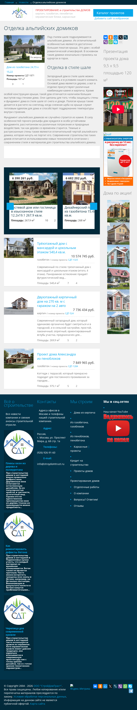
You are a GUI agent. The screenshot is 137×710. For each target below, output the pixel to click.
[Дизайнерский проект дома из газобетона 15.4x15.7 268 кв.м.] (87, 189)
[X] (120, 37)
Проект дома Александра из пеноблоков (56, 356)
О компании (81, 493)
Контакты (46, 401)
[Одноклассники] (110, 37)
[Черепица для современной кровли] (19, 610)
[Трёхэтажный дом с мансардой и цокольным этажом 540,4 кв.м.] (19, 248)
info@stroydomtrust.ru (50, 464)
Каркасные (80, 446)
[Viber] (105, 42)
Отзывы (79, 505)
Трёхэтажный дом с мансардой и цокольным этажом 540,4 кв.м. (56, 247)
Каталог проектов (110, 13)
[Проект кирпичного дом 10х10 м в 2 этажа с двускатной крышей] (118, 233)
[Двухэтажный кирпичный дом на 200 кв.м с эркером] (118, 300)
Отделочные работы (86, 487)
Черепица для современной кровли (15, 631)
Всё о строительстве (18, 403)
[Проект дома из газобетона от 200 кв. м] (118, 278)
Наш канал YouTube (115, 411)
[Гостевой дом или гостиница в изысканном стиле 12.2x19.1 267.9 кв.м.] (33, 189)
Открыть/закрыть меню (7, 13)
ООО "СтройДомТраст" (48, 685)
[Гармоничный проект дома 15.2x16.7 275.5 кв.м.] (118, 211)
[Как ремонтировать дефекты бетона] (19, 527)
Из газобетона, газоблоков (79, 424)
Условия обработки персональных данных (40, 696)
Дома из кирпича (84, 412)
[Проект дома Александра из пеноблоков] (19, 358)
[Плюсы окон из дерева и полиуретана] (19, 445)
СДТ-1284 (73, 366)
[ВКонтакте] (105, 37)
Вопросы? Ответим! (86, 499)
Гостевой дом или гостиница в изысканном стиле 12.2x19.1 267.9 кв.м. (33, 211)
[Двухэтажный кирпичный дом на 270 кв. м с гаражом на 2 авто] (19, 303)
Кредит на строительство (79, 462)
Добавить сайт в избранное (112, 18)
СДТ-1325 (73, 259)
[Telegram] (131, 691)
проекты (75, 450)
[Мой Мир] (115, 37)
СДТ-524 (69, 313)
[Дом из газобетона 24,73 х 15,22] (24, 49)
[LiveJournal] (125, 37)
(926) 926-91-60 (46, 452)
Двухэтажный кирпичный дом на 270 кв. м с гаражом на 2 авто (57, 301)
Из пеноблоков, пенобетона (79, 438)
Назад (10, 206)
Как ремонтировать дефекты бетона (16, 549)
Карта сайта (37, 703)
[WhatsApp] (110, 42)
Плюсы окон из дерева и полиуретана (16, 466)
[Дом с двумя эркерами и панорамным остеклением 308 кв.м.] (118, 322)
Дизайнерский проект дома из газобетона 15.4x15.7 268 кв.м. (86, 211)
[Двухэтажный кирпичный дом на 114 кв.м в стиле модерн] (118, 255)
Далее (93, 206)
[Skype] (115, 42)
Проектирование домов (84, 480)
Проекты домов (83, 471)
